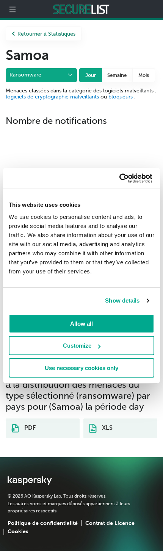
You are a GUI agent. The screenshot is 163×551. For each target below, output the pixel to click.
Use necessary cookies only (81, 368)
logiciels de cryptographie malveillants (52, 97)
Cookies (18, 531)
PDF (29, 428)
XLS (106, 428)
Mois (143, 75)
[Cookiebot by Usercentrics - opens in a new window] (119, 178)
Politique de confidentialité (43, 523)
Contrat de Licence (110, 523)
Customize (77, 345)
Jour (90, 75)
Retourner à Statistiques (46, 34)
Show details (122, 300)
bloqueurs (121, 97)
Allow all (81, 323)
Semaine (117, 75)
